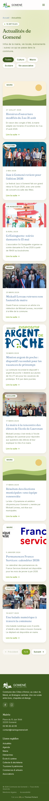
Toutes (8, 59)
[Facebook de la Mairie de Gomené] (5, 704)
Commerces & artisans (13, 770)
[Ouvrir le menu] (43, 5)
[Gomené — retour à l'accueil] (13, 5)
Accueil (6, 18)
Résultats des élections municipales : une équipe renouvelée (21, 492)
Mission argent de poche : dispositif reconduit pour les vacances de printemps (24, 361)
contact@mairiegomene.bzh (15, 730)
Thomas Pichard (31, 797)
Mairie (33, 59)
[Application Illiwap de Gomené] (11, 704)
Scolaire (9, 65)
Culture (20, 59)
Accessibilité (25, 792)
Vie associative (26, 65)
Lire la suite (11, 134)
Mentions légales (10, 792)
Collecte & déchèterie (12, 762)
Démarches (8, 755)
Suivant (37, 652)
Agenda (6, 747)
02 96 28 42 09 (10, 726)
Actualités (7, 743)
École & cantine (10, 758)
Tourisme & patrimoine (13, 766)
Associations (8, 774)
